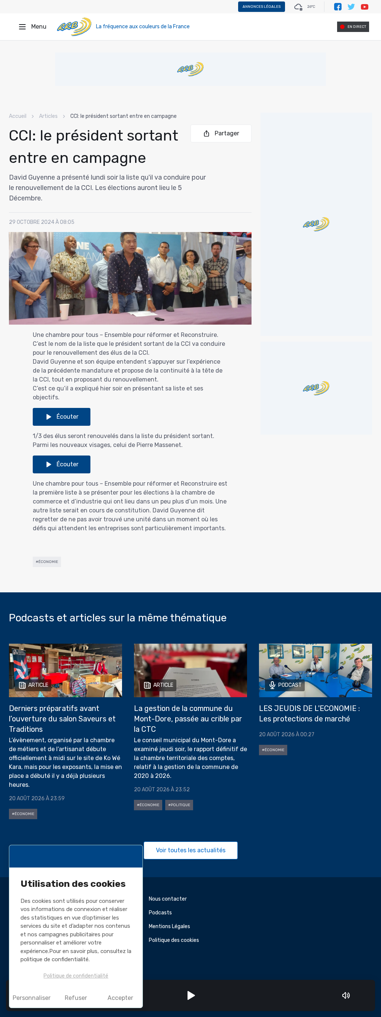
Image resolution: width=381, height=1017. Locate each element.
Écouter (68, 416)
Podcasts (160, 913)
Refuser (76, 997)
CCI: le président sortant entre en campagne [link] (123, 116)
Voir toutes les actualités (190, 850)
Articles (48, 116)
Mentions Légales (169, 926)
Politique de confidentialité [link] (76, 976)
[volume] (346, 995)
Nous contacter (168, 899)
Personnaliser (32, 997)
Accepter (120, 997)
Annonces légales (262, 6)
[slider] (356, 995)
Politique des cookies (174, 940)
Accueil (17, 116)
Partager (227, 133)
